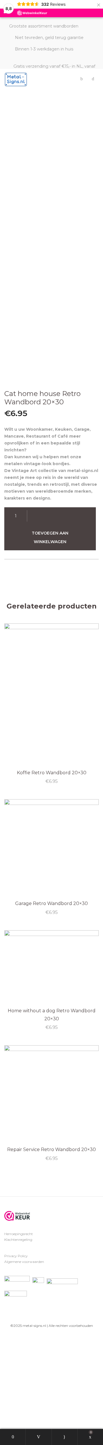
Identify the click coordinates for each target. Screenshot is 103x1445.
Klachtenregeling (18, 1239)
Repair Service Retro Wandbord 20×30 (51, 1149)
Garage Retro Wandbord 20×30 (51, 903)
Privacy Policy (16, 1256)
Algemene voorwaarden (24, 1261)
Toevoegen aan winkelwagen (50, 537)
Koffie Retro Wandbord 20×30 (51, 772)
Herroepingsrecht (18, 1234)
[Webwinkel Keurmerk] (17, 1216)
